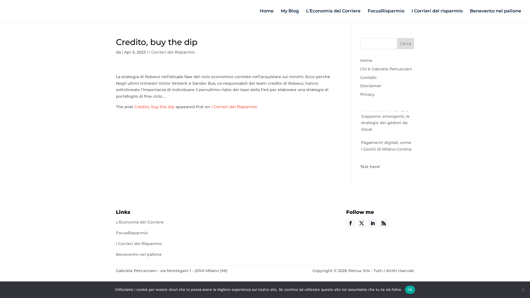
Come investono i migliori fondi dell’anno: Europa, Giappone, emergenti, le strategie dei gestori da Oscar (387, 114)
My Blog (290, 11)
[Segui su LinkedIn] (372, 223)
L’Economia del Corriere (333, 11)
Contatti (368, 77)
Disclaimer (370, 85)
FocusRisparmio (386, 11)
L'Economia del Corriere (140, 222)
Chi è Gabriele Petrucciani (386, 68)
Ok (410, 289)
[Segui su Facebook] (350, 223)
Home (267, 11)
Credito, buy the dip (154, 106)
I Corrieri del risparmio (437, 11)
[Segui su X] (361, 223)
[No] (523, 289)
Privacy (367, 94)
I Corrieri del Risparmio (172, 52)
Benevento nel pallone (495, 11)
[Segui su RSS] (383, 223)
